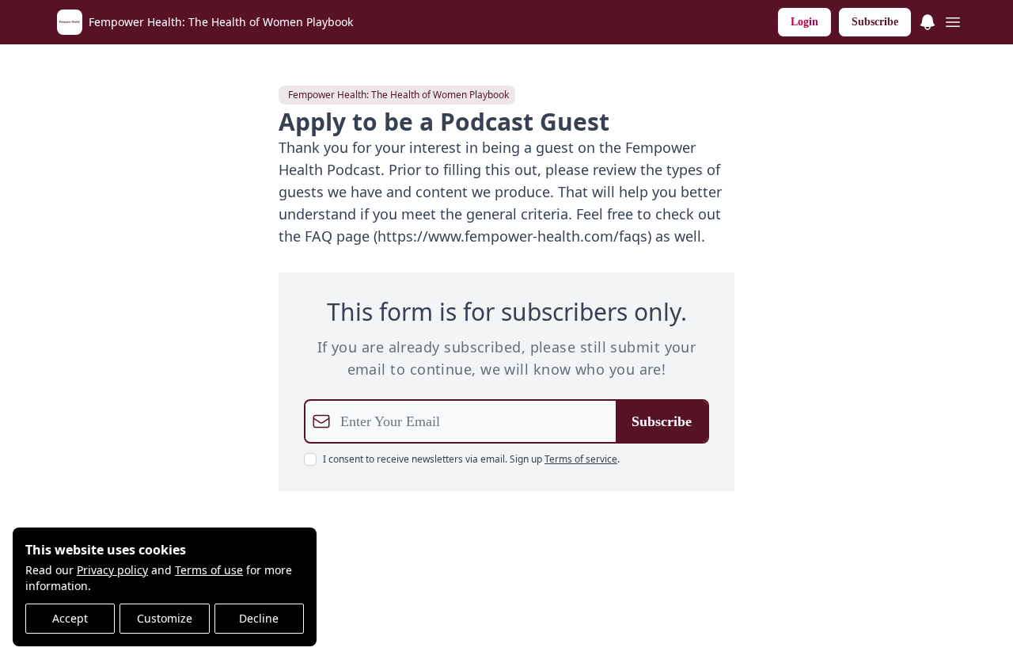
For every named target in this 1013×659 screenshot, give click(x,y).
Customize (164, 618)
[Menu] (927, 20)
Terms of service (580, 459)
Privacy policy (112, 569)
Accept (70, 618)
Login (804, 22)
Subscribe (875, 22)
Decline (259, 618)
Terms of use (209, 569)
